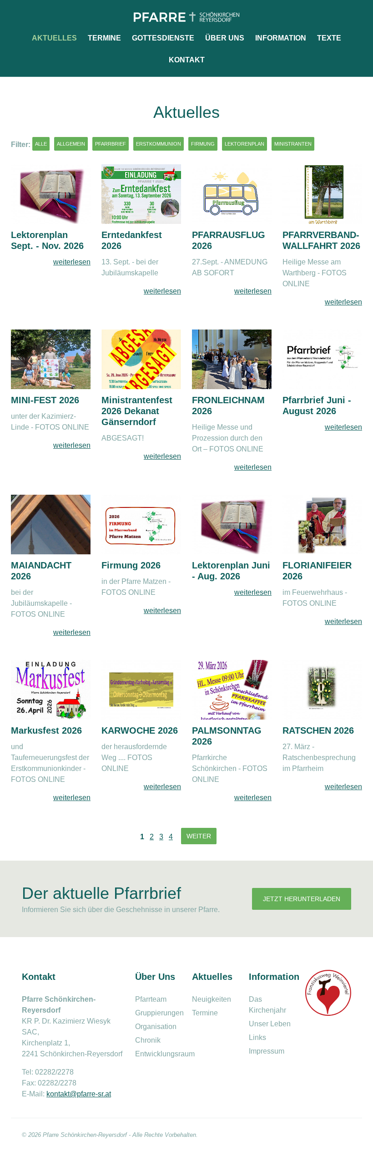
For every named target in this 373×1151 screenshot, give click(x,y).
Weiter (198, 836)
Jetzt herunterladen (301, 899)
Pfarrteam (150, 999)
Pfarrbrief (110, 144)
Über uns (224, 38)
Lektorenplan (244, 144)
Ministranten (293, 144)
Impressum (266, 1051)
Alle (41, 144)
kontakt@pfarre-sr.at (78, 1094)
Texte (329, 38)
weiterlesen (72, 262)
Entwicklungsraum (165, 1054)
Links (257, 1037)
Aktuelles (54, 38)
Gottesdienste (163, 38)
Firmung (203, 144)
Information (280, 38)
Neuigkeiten (211, 999)
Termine (104, 38)
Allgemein (71, 144)
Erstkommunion (158, 144)
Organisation (155, 1026)
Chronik (148, 1040)
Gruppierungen (159, 1013)
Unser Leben (270, 1024)
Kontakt (187, 60)
